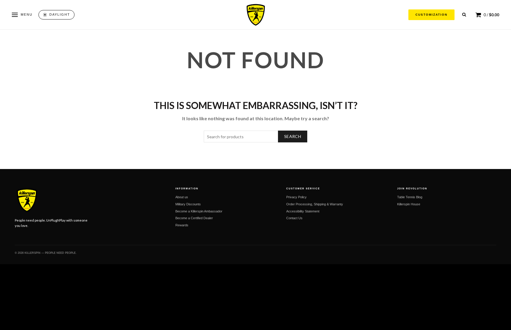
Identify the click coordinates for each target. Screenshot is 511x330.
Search (292, 136)
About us (181, 197)
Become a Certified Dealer (194, 218)
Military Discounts (188, 204)
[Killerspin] (255, 15)
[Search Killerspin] (464, 14)
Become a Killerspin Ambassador (198, 211)
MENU (27, 14)
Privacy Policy (296, 197)
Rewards (181, 225)
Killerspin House (408, 204)
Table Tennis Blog (409, 197)
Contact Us (294, 218)
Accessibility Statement (302, 211)
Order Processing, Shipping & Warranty (314, 204)
